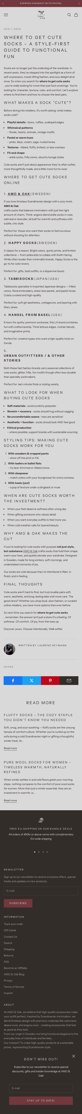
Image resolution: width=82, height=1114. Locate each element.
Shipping (9, 949)
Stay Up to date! (41, 1100)
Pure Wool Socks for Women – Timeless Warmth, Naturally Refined (37, 767)
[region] (41, 832)
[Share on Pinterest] (50, 680)
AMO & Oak (30, 551)
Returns (8, 955)
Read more (10, 748)
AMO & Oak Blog (14, 974)
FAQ (6, 961)
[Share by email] (69, 680)
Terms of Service (14, 987)
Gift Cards (10, 930)
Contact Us (10, 936)
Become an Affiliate (15, 968)
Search (8, 943)
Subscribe (18, 903)
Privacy (8, 980)
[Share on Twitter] (32, 680)
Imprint (8, 993)
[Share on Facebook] (13, 680)
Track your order (13, 924)
